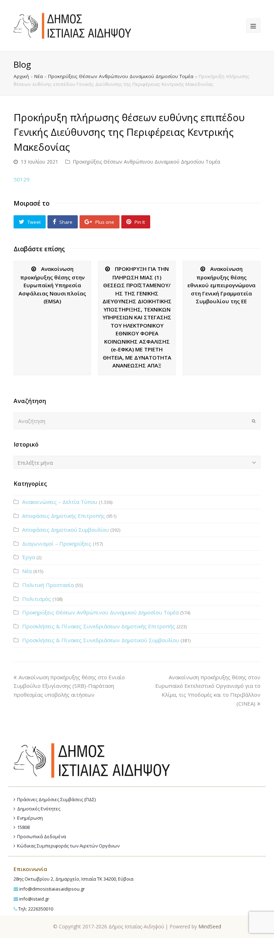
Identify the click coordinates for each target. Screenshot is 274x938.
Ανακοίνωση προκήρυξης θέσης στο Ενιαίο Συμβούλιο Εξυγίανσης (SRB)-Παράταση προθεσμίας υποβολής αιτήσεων (69, 686)
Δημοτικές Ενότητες (38, 808)
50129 (22, 179)
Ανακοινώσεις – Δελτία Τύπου (59, 501)
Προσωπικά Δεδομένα (41, 836)
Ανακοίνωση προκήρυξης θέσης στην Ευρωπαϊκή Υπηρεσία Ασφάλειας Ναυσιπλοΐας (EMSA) (52, 285)
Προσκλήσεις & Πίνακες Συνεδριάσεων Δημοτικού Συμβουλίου (100, 640)
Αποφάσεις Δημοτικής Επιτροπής (63, 515)
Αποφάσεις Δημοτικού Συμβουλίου (65, 529)
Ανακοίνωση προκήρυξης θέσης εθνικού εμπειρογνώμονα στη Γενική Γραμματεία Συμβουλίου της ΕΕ (221, 285)
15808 (23, 827)
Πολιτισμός (36, 598)
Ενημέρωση (30, 818)
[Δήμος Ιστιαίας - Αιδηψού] (72, 25)
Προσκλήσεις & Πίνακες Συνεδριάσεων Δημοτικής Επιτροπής (98, 626)
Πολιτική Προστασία (48, 584)
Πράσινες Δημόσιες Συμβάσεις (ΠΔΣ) (56, 799)
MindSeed (209, 926)
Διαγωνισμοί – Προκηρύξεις (56, 543)
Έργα (28, 557)
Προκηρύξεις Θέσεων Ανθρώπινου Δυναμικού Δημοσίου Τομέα (120, 76)
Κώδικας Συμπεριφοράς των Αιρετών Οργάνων (68, 845)
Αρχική (21, 76)
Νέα (38, 76)
